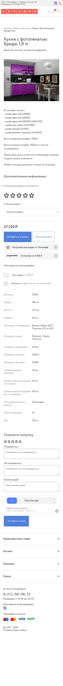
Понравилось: (11, 446)
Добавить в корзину (17, 237)
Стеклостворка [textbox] (14, 212)
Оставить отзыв (16, 521)
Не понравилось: (13, 463)
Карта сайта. (20, 630)
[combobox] (31, 212)
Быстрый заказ (44, 237)
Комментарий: (11, 479)
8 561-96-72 (16, 594)
